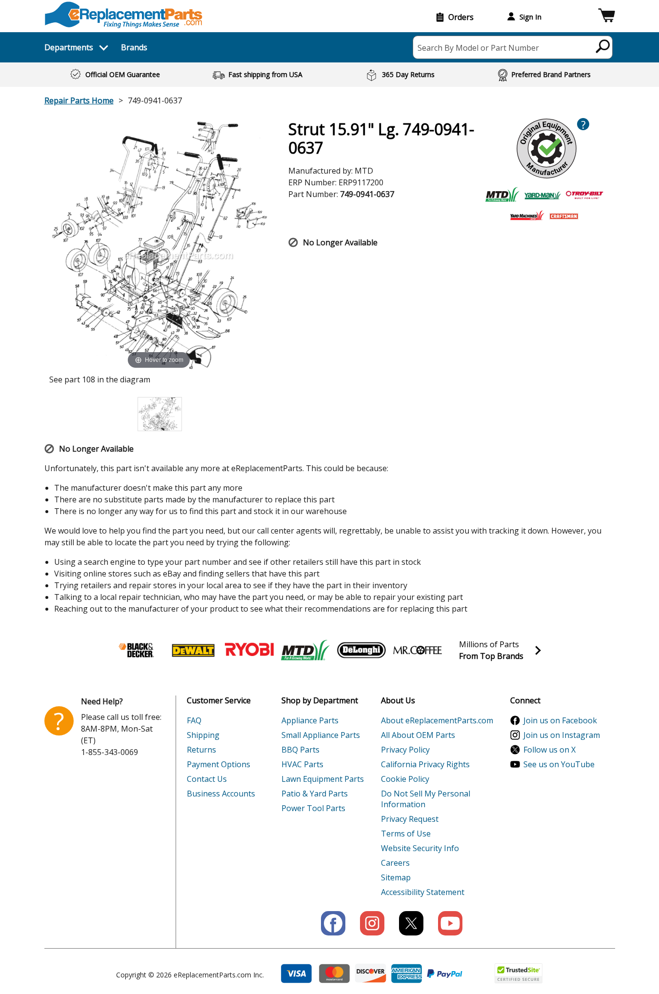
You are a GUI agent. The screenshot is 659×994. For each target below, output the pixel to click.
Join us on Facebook (560, 720)
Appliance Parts (310, 720)
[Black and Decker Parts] (137, 650)
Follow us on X (549, 749)
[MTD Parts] (305, 650)
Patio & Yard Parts (314, 793)
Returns (201, 749)
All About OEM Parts (418, 735)
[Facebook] (333, 923)
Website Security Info (420, 848)
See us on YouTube (559, 764)
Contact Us (207, 779)
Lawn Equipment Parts (322, 779)
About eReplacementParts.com (437, 720)
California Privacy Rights (425, 764)
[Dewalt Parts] (193, 650)
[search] (603, 46)
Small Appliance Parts (320, 735)
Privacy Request (410, 819)
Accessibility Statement (422, 892)
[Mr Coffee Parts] (417, 650)
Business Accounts (221, 793)
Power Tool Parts (313, 808)
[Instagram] (372, 923)
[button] (606, 17)
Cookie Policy (405, 779)
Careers (395, 862)
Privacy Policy (405, 749)
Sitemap (396, 877)
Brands (134, 47)
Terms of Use (406, 833)
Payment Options (218, 764)
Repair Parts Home (79, 100)
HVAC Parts (302, 764)
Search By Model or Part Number (478, 47)
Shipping (203, 735)
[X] (411, 923)
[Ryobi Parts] (249, 650)
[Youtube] (450, 923)
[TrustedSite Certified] (518, 973)
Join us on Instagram (561, 735)
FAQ (194, 720)
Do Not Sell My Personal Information (425, 799)
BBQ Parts (300, 749)
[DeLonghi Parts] (361, 650)
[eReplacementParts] (123, 14)
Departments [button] (68, 47)
